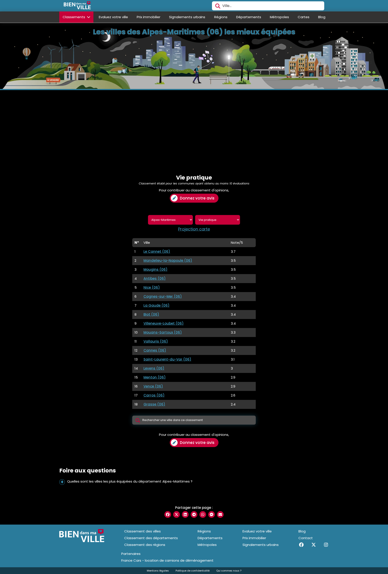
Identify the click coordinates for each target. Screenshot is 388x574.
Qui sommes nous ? (228, 570)
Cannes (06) (154, 350)
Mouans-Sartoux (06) (162, 332)
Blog (321, 17)
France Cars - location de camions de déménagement (167, 560)
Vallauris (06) (155, 341)
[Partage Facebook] (167, 514)
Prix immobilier (148, 17)
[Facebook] (301, 545)
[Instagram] (326, 545)
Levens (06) (153, 368)
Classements (74, 17)
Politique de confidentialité (192, 570)
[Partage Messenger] (211, 514)
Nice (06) (151, 287)
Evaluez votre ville (113, 17)
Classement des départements (151, 538)
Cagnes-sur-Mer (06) (162, 296)
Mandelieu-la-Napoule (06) (167, 260)
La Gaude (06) (156, 305)
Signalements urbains (187, 17)
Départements (248, 17)
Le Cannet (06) (156, 251)
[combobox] (268, 5)
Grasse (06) (154, 404)
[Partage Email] (220, 514)
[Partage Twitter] (176, 514)
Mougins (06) (155, 269)
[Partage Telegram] (194, 514)
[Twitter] (313, 545)
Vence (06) (153, 386)
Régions (220, 17)
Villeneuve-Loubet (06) (163, 323)
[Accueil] (77, 5)
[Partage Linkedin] (185, 514)
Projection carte (194, 229)
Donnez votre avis (197, 198)
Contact (305, 538)
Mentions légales (158, 570)
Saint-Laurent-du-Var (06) (167, 359)
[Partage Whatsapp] (202, 514)
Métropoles (279, 17)
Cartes (303, 17)
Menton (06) (154, 377)
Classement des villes (142, 531)
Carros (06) (154, 395)
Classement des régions (144, 544)
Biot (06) (151, 314)
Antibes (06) (154, 278)
